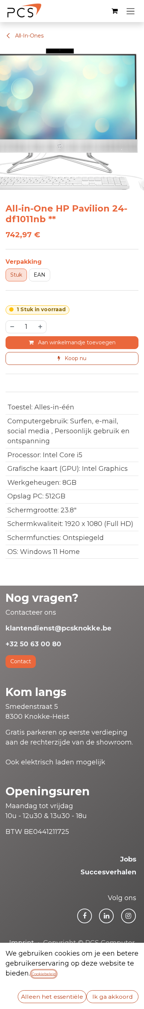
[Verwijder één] (12, 327)
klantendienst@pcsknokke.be (59, 628)
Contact (20, 661)
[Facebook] (84, 916)
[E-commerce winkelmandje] (114, 11)
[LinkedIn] (106, 916)
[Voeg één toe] (41, 327)
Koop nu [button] (74, 358)
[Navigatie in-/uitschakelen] (130, 11)
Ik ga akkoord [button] (112, 996)
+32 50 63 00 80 (33, 644)
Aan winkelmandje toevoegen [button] (76, 342)
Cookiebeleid (44, 973)
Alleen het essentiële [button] (52, 996)
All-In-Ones (29, 35)
